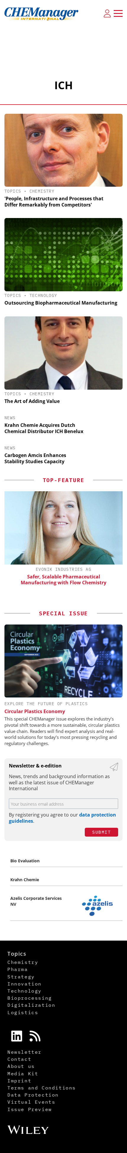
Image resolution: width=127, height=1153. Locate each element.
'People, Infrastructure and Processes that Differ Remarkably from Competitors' (53, 201)
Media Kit (22, 1073)
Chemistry (42, 191)
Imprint (19, 1081)
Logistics (22, 1012)
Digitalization (31, 1005)
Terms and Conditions (41, 1088)
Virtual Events (31, 1102)
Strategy (21, 977)
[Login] (107, 13)
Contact (19, 1059)
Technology (43, 295)
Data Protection (33, 1095)
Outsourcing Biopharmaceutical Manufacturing (60, 303)
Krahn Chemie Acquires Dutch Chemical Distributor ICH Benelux (43, 428)
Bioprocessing (29, 998)
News (10, 417)
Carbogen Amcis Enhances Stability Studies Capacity (35, 458)
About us (21, 1066)
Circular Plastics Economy (34, 711)
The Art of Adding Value (32, 401)
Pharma (17, 969)
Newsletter (24, 1052)
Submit (101, 832)
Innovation (24, 984)
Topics (12, 191)
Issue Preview (29, 1109)
